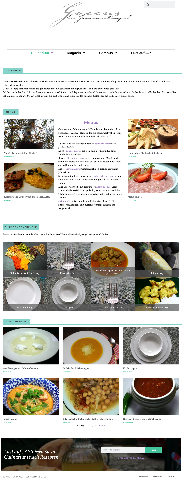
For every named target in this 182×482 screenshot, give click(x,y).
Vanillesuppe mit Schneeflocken (20, 368)
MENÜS (10, 112)
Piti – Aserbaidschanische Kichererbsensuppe (88, 419)
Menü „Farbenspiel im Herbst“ (20, 153)
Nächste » (100, 425)
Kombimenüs (103, 187)
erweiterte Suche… (131, 458)
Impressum (157, 477)
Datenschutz (143, 477)
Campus (106, 53)
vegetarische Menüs (102, 176)
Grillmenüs (64, 201)
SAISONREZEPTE (16, 322)
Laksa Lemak (10, 419)
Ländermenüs (73, 151)
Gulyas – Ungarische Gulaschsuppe (142, 419)
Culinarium (40, 53)
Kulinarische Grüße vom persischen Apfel (27, 197)
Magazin (74, 53)
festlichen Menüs (71, 169)
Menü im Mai (135, 197)
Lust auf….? (141, 53)
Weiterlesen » (9, 156)
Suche (153, 450)
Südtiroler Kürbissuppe (76, 368)
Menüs (91, 122)
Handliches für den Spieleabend (145, 153)
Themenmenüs (75, 158)
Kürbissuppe (130, 368)
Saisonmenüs (102, 143)
